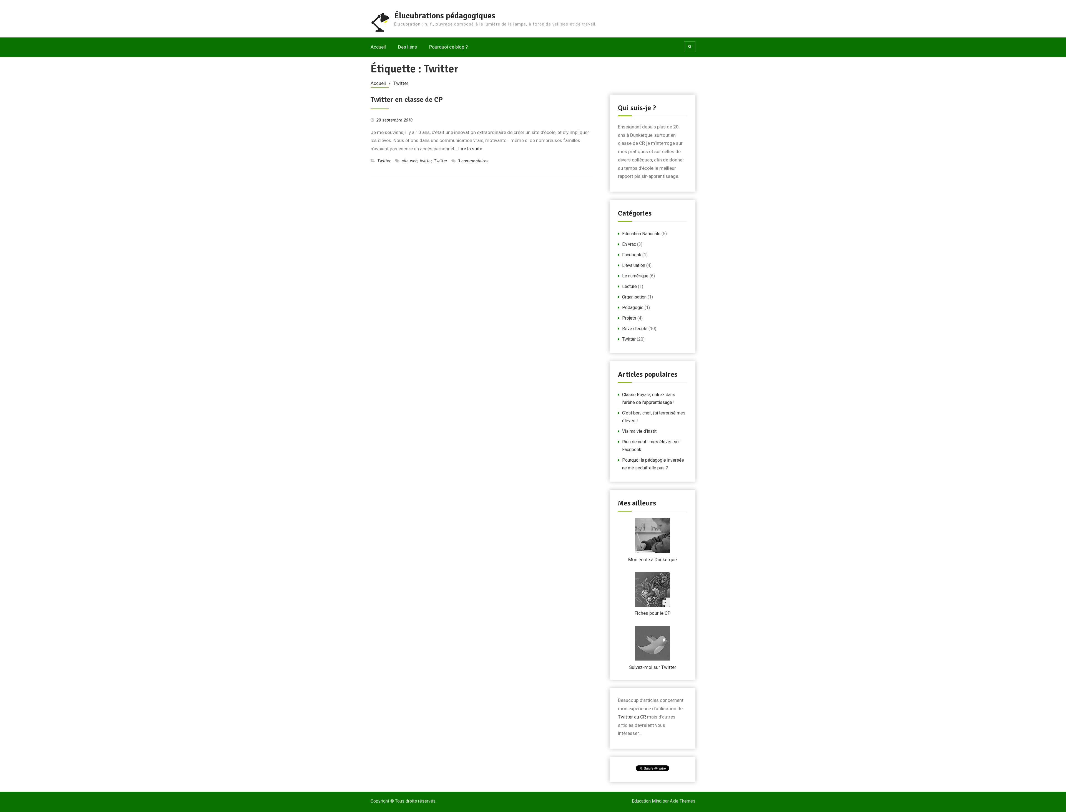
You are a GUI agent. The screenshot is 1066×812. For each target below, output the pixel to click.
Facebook (631, 254)
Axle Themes (682, 801)
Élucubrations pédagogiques (444, 16)
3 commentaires (473, 160)
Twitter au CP (631, 717)
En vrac (629, 244)
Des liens (407, 47)
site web (410, 160)
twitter (426, 160)
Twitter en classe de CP (407, 99)
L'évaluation (633, 265)
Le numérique (635, 276)
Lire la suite (470, 148)
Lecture (629, 286)
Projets (629, 318)
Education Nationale (641, 233)
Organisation (634, 297)
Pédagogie (632, 307)
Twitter (384, 160)
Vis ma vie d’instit (639, 431)
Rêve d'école (634, 328)
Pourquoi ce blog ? (448, 47)
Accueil (378, 47)
